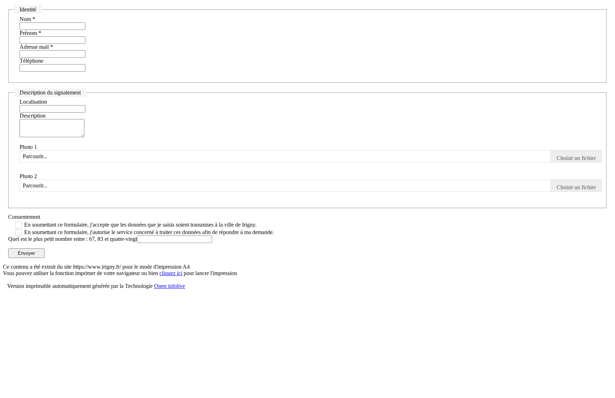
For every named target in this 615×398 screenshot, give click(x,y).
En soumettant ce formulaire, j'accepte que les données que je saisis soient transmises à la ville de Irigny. (140, 225)
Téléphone (31, 61)
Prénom (30, 33)
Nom (27, 19)
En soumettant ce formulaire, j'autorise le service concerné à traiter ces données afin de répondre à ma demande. (149, 232)
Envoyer (26, 253)
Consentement (24, 217)
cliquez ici (170, 273)
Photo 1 (28, 147)
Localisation (33, 102)
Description (33, 116)
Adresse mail (36, 47)
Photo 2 (28, 176)
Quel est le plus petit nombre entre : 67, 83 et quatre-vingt (72, 239)
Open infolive (169, 286)
